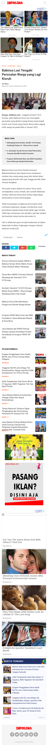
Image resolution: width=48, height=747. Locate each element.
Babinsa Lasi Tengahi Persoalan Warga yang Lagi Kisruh (21, 75)
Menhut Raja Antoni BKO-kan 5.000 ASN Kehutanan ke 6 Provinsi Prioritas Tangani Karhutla (28, 669)
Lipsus (19, 66)
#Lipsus (19, 237)
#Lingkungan (8, 237)
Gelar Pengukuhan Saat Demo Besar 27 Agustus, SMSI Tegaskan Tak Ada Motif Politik (17, 384)
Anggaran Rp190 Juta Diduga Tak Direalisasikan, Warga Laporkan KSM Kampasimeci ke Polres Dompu (17, 370)
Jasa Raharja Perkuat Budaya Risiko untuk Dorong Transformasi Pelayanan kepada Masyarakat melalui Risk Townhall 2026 (17, 426)
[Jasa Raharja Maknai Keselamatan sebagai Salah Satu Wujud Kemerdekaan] (40, 399)
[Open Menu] (3, 3)
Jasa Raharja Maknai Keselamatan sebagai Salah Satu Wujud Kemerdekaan (16, 397)
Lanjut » (41, 717)
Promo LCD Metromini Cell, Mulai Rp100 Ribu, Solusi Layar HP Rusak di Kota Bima (28, 711)
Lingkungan (11, 66)
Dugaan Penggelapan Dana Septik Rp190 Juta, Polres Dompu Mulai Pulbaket (16, 356)
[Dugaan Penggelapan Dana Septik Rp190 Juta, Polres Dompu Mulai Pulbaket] (40, 359)
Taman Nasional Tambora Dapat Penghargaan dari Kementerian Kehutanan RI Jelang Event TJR (15, 411)
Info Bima (30, 742)
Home (4, 66)
